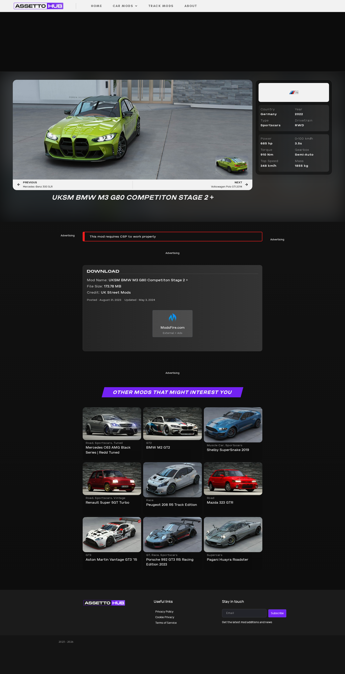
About (190, 6)
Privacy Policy (164, 611)
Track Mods (161, 6)
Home (96, 6)
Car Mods (123, 6)
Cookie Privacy (164, 617)
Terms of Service (166, 623)
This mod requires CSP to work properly (123, 236)
